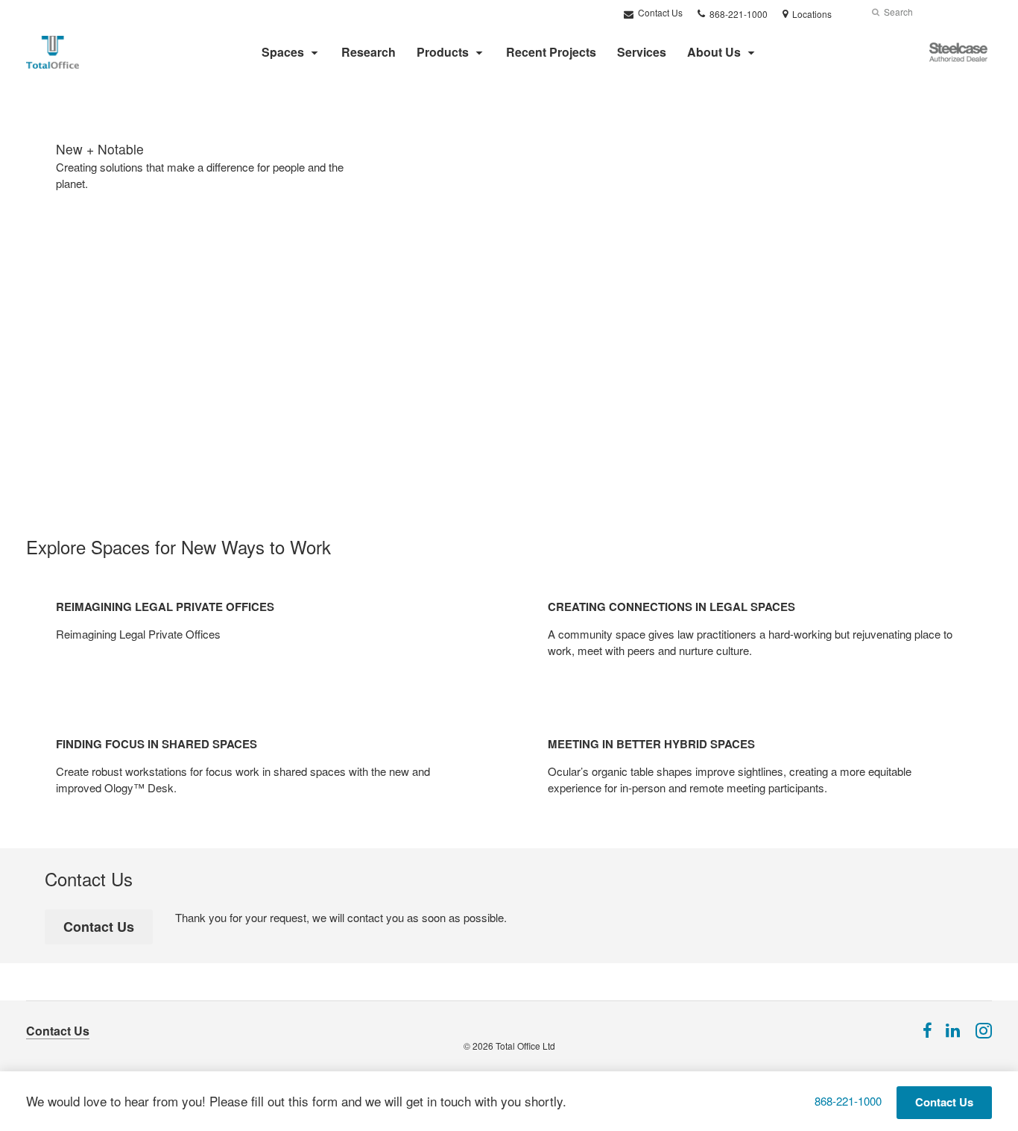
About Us (714, 51)
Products (443, 51)
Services (641, 51)
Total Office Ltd (525, 1045)
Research (368, 51)
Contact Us (659, 12)
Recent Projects (551, 51)
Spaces (283, 51)
